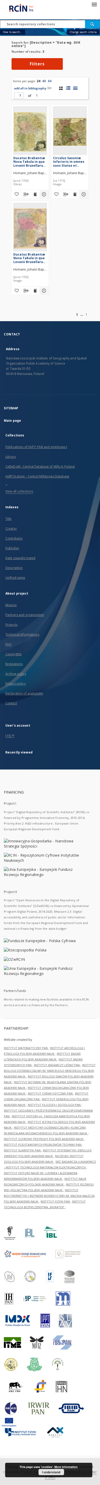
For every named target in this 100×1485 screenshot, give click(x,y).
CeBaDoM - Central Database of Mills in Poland (40, 466)
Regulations (14, 664)
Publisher (12, 548)
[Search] (92, 24)
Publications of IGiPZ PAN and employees (36, 447)
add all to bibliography (30, 88)
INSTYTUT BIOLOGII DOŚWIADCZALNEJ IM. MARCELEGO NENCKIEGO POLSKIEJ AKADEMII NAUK (50, 1070)
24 (38, 81)
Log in (9, 735)
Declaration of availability (24, 693)
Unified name (15, 577)
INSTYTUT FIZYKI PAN (56, 1201)
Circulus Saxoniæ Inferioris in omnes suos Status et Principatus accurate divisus (68, 161)
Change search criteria (83, 32)
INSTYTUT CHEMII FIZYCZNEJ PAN (50, 1093)
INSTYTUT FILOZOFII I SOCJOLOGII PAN (54, 1105)
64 (50, 81)
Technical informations (22, 634)
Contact (11, 703)
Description (14, 568)
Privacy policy (15, 683)
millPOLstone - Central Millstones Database (37, 476)
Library (10, 457)
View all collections (19, 491)
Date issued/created (20, 558)
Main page (12, 420)
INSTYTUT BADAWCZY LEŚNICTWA (57, 1065)
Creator (11, 528)
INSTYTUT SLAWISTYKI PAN (22, 1150)
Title (8, 519)
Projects (11, 624)
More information (66, 1467)
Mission (11, 605)
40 (44, 81)
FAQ (8, 644)
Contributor (14, 538)
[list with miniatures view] (68, 88)
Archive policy (15, 674)
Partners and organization (24, 615)
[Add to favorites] (16, 194)
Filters (37, 64)
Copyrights (13, 654)
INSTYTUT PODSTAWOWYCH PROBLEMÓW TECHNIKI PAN (43, 1145)
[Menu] (94, 4)
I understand (51, 1472)
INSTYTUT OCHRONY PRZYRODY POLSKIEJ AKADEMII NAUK (44, 1139)
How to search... (12, 32)
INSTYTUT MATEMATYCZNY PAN (26, 1048)
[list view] (75, 88)
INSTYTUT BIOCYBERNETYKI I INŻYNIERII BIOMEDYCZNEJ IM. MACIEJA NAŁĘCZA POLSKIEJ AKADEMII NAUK (49, 1195)
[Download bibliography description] (25, 194)
